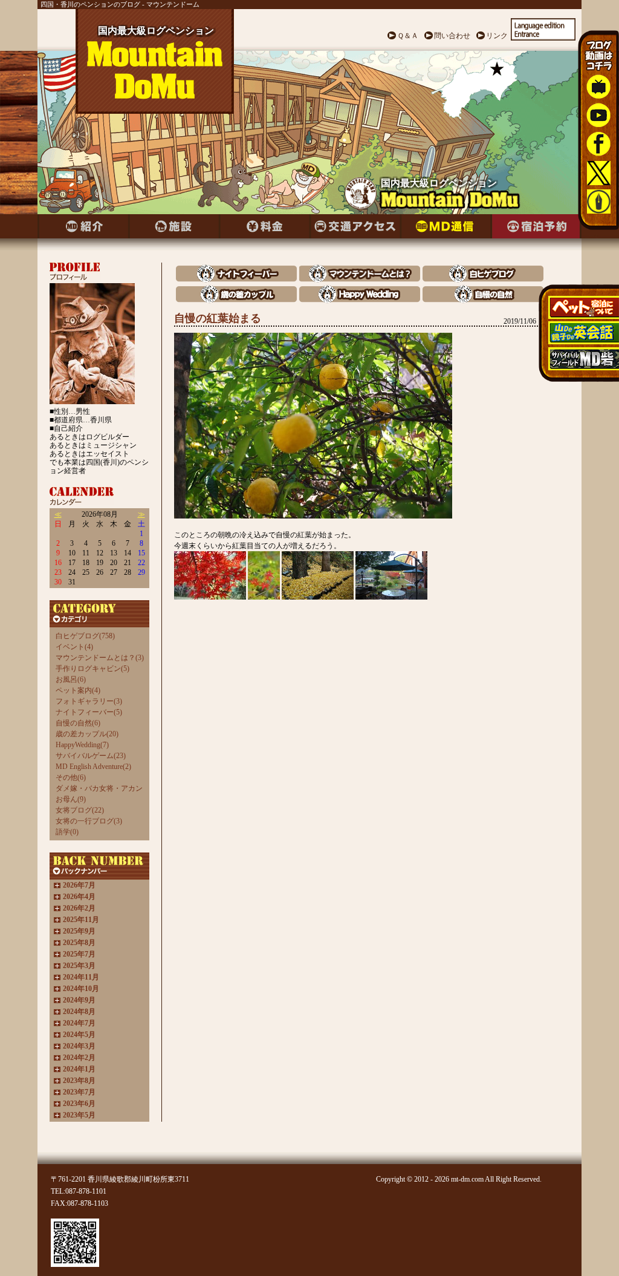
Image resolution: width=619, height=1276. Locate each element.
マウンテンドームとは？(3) (100, 657)
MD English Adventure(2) (93, 766)
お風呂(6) (71, 679)
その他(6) (71, 777)
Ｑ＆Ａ (407, 35)
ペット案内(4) (78, 690)
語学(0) (67, 832)
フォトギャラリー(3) (89, 701)
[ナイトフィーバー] (236, 279)
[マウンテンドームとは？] (359, 279)
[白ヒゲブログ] (483, 279)
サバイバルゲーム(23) (91, 755)
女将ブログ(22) (80, 810)
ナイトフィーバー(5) (89, 712)
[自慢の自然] (483, 300)
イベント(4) (74, 647)
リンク (497, 35)
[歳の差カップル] (236, 300)
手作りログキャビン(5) (92, 668)
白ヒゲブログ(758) (85, 636)
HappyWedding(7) (82, 745)
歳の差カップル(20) (87, 734)
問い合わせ (452, 35)
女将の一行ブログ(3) (89, 821)
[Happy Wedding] (359, 300)
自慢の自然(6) (78, 723)
